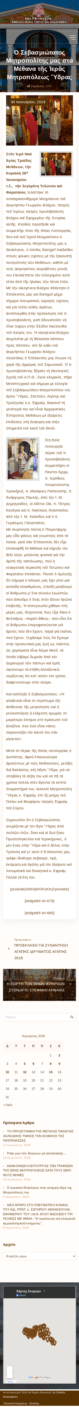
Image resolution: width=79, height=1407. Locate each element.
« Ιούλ (8, 1105)
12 (25, 1072)
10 (7, 1072)
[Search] (72, 1017)
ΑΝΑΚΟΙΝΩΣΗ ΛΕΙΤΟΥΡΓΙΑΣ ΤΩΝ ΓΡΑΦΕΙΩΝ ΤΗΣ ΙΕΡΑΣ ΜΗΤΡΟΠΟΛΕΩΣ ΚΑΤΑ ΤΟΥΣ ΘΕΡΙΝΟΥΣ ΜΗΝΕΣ (38, 1170)
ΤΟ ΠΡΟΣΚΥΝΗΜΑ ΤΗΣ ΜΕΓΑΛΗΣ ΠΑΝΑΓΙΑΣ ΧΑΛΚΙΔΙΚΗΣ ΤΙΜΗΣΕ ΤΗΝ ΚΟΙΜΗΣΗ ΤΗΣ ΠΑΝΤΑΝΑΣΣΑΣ (38, 1136)
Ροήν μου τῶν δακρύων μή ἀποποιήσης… (36, 1153)
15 (50, 1072)
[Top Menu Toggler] (72, 37)
